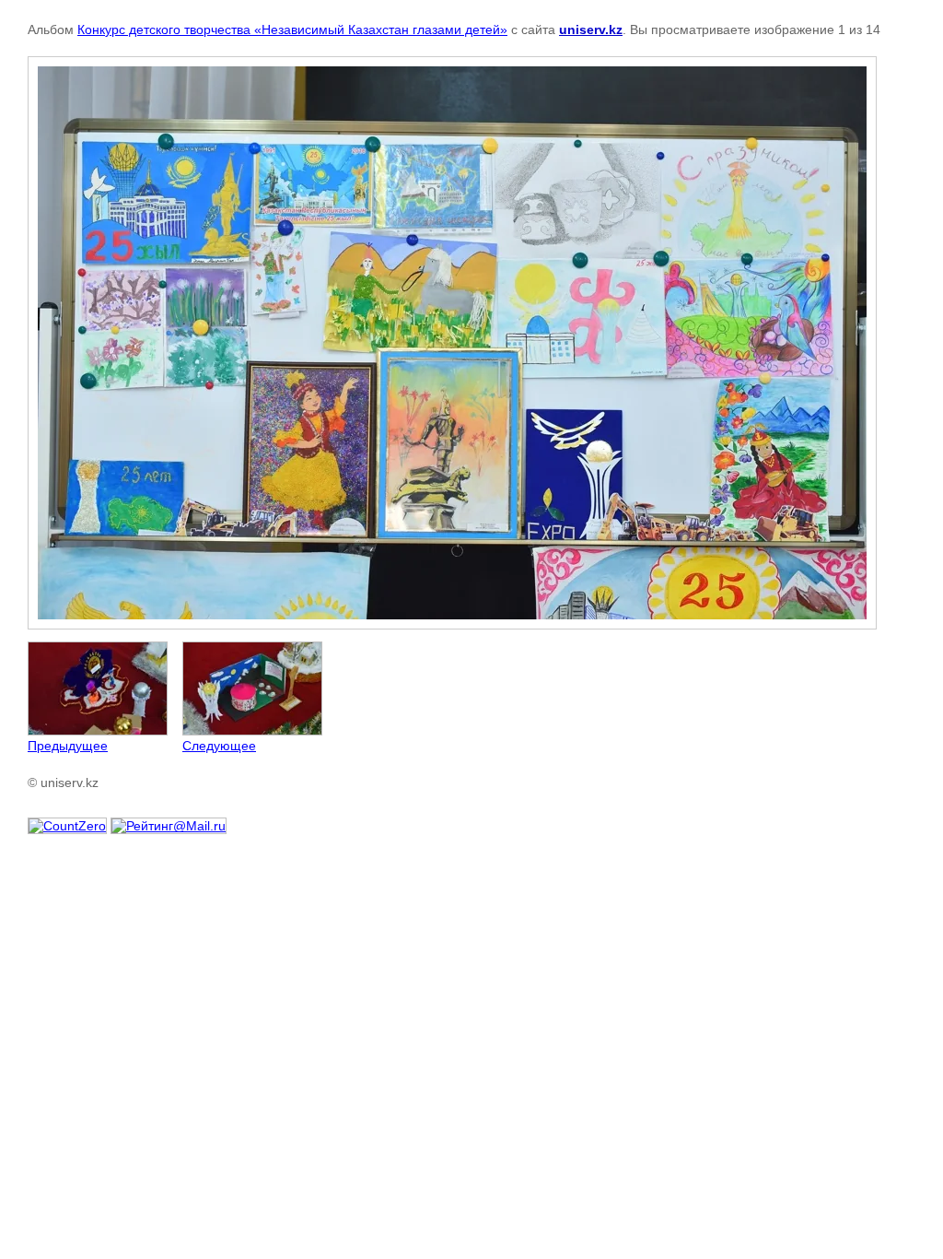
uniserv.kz (591, 29)
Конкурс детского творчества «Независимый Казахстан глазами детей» (292, 29)
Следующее (219, 745)
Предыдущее (68, 745)
